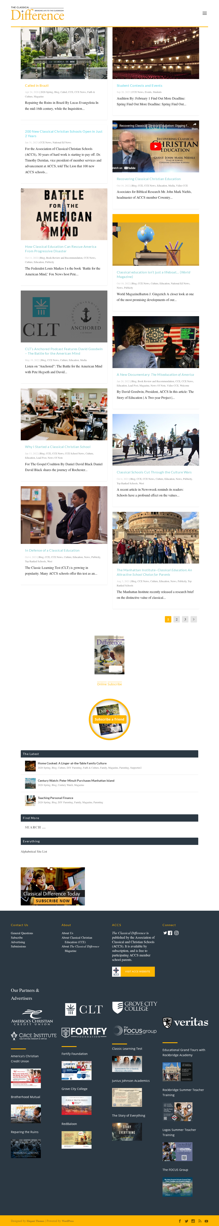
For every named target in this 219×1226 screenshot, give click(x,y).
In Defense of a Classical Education (52, 550)
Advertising (18, 942)
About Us (67, 933)
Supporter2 (136, 767)
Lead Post (41, 457)
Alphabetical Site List (34, 851)
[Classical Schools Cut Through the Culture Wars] (155, 440)
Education (39, 262)
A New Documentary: (155, 374)
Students (157, 92)
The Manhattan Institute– (154, 572)
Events (148, 92)
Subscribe (17, 937)
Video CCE (182, 185)
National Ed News (62, 142)
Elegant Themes (35, 1221)
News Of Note (55, 457)
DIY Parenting (74, 767)
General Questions (22, 933)
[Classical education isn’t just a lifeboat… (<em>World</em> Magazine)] (155, 240)
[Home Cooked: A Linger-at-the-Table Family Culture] (30, 766)
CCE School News (74, 453)
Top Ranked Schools (35, 561)
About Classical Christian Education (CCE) (77, 939)
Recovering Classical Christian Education (149, 179)
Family (103, 767)
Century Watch (65, 785)
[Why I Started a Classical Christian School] (64, 414)
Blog (56, 92)
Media (83, 360)
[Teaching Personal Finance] (30, 800)
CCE (70, 92)
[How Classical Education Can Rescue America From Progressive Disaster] (64, 214)
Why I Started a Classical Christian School (57, 447)
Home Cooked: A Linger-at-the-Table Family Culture (72, 763)
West (49, 561)
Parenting (124, 767)
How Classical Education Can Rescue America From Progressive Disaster (60, 248)
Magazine (39, 96)
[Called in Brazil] (64, 53)
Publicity (49, 262)
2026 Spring (46, 92)
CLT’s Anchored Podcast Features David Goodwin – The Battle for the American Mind (64, 351)
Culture (29, 262)
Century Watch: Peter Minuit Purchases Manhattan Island (76, 780)
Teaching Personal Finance (55, 798)
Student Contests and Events (140, 85)
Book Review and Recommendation (64, 257)
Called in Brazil (37, 85)
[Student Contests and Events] (155, 53)
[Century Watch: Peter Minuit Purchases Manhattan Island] (30, 783)
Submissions (18, 946)
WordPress (68, 1221)
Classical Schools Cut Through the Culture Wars (154, 472)
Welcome (184, 385)
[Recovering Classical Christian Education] (155, 146)
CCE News (80, 92)
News (87, 557)
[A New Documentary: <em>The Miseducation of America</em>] (155, 342)
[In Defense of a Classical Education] (64, 515)
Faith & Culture (91, 767)
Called (64, 92)
